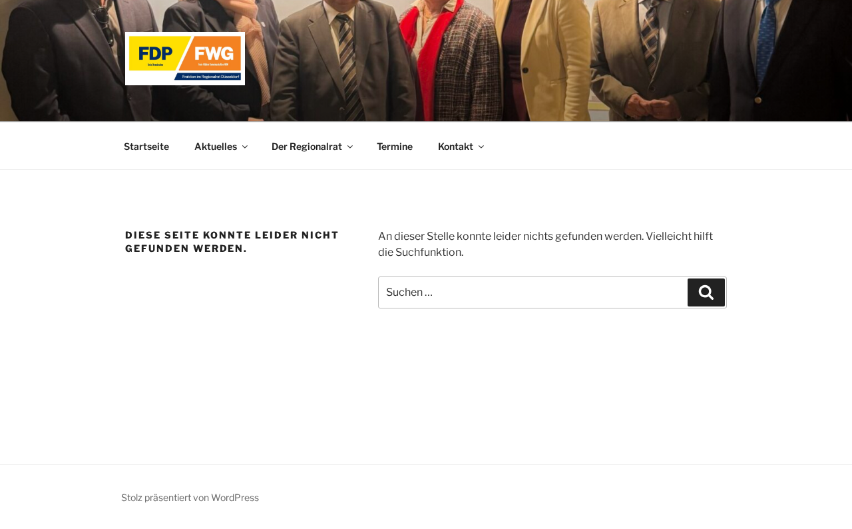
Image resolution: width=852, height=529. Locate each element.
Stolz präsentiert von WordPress (190, 497)
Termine (395, 146)
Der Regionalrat (307, 146)
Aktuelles (215, 146)
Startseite (146, 146)
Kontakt (455, 146)
